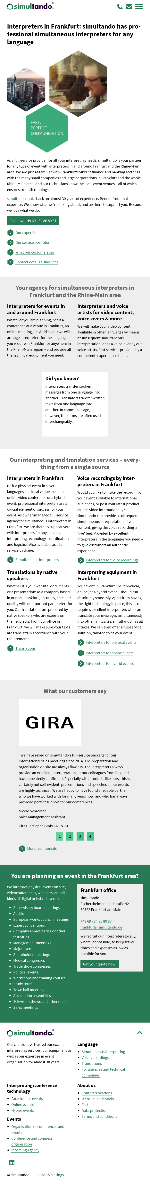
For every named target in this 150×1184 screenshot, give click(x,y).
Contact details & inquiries (36, 261)
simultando (16, 198)
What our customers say (34, 252)
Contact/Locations (97, 1092)
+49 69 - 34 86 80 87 (96, 921)
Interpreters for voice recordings (112, 559)
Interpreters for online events (109, 652)
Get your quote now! (99, 964)
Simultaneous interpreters (37, 559)
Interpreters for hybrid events (110, 663)
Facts (86, 1104)
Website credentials (98, 1098)
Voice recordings (95, 1057)
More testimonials (42, 848)
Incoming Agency (25, 1149)
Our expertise (26, 232)
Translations (25, 648)
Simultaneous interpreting (103, 1051)
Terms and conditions (99, 1116)
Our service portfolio (32, 242)
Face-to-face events (27, 1098)
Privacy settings (51, 1174)
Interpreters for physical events (111, 642)
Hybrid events (22, 1110)
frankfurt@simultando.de (101, 927)
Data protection (94, 1110)
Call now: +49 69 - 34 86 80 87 (33, 220)
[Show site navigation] (139, 6)
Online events (22, 1104)
